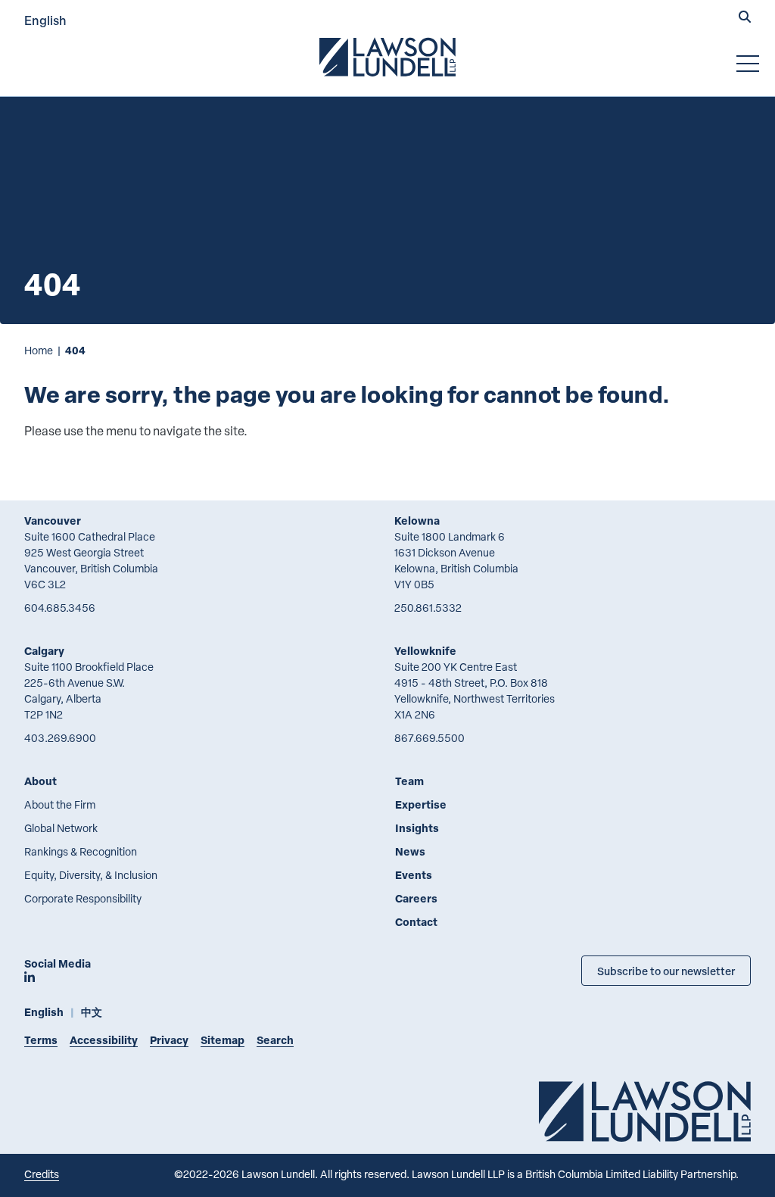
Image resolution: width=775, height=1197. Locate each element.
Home (38, 350)
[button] (745, 18)
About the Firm (59, 804)
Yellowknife (425, 651)
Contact (416, 922)
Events (413, 875)
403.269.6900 (60, 738)
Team (409, 781)
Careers (416, 898)
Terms (41, 1040)
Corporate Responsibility (83, 898)
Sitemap (222, 1040)
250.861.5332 (428, 607)
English (45, 20)
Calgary (44, 651)
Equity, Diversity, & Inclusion (90, 875)
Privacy (169, 1040)
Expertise (421, 804)
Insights (417, 828)
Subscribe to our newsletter (666, 970)
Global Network (61, 828)
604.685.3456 (59, 607)
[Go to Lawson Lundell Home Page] (387, 56)
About (40, 781)
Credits (41, 1174)
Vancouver (52, 520)
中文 (91, 1012)
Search (275, 1040)
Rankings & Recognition (80, 851)
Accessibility (104, 1040)
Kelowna (417, 520)
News (410, 851)
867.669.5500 (429, 738)
